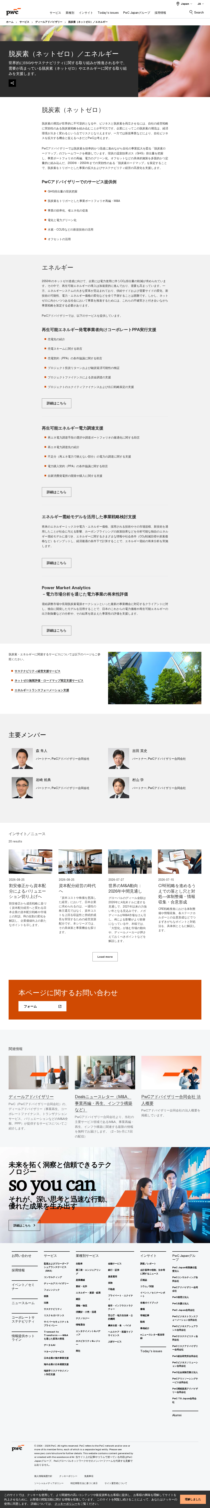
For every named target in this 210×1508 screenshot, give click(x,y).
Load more (105, 956)
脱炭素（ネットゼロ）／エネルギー (88, 21)
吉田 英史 (139, 751)
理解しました (193, 1499)
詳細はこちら (56, 403)
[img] (12, 83)
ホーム (10, 21)
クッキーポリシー (66, 1503)
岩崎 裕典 (43, 780)
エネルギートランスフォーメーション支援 (42, 690)
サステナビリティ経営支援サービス (37, 671)
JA (199, 3)
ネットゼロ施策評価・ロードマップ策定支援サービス (49, 680)
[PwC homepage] (13, 10)
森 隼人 (41, 751)
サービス (24, 21)
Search (199, 12)
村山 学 (138, 780)
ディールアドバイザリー (48, 21)
